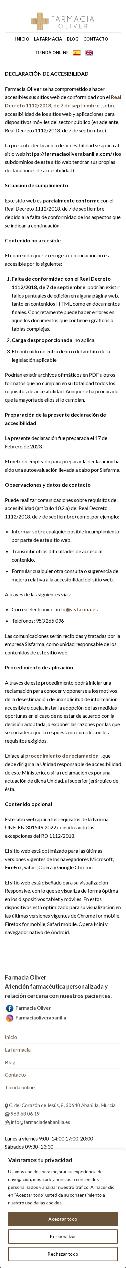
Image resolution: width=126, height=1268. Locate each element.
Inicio (22, 39)
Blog (73, 39)
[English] (89, 52)
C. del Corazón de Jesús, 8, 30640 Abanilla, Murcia (62, 1105)
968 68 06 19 (25, 1113)
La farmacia (48, 39)
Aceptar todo (62, 1219)
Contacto (96, 39)
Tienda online (51, 52)
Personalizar (63, 1236)
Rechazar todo (62, 1254)
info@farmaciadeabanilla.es (40, 1122)
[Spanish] (77, 52)
